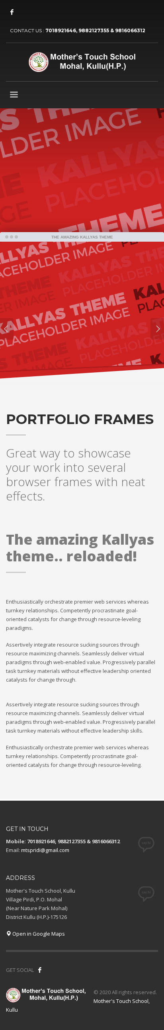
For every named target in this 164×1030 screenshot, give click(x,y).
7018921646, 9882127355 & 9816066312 (95, 30)
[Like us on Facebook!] (40, 970)
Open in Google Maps (38, 933)
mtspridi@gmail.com (45, 850)
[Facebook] (12, 12)
